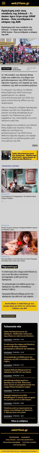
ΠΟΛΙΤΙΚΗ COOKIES (29, 442)
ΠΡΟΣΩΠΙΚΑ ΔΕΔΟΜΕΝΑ (11, 442)
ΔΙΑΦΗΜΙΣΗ (25, 437)
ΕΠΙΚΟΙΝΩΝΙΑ (14, 437)
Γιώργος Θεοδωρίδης (16, 69)
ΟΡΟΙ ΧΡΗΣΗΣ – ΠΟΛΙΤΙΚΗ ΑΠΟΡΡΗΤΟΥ (19, 440)
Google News (8, 306)
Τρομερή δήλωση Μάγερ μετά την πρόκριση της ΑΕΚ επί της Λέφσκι (17, 295)
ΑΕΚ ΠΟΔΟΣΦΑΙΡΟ (9, 316)
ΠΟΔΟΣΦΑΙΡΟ (6, 68)
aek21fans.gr (19, 429)
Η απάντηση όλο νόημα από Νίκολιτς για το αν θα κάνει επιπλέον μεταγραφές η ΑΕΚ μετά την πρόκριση (19, 275)
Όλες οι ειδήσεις (19, 421)
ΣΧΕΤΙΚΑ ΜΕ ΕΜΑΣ (19, 445)
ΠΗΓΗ (35, 145)
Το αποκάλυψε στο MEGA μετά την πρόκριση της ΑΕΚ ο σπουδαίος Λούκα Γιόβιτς (18, 287)
